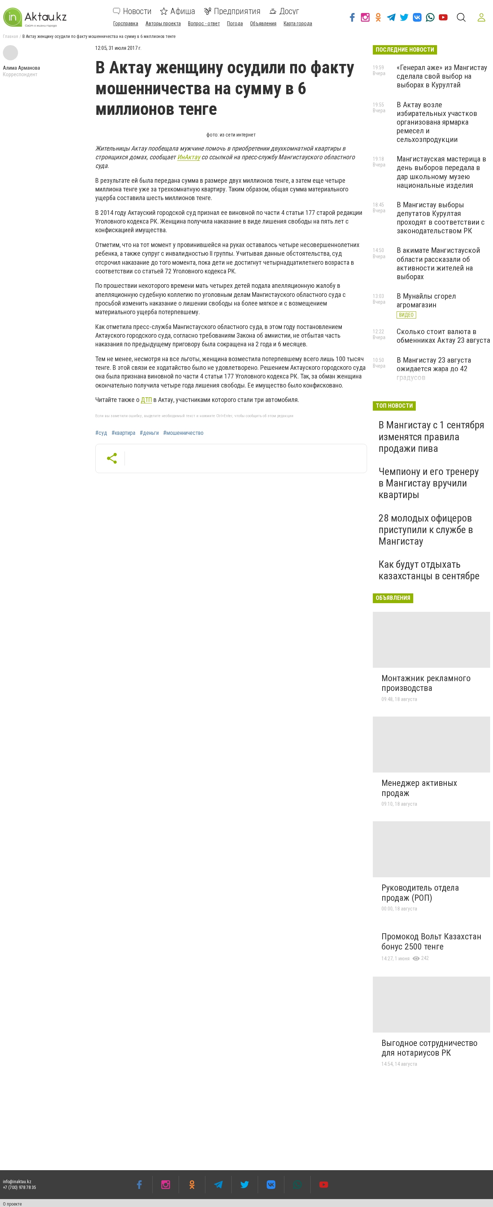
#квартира (123, 433)
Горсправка (125, 23)
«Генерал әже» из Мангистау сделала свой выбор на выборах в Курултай (442, 76)
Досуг (289, 11)
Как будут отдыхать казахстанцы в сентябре (429, 570)
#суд (101, 433)
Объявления (263, 23)
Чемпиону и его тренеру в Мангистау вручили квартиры (429, 483)
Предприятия (237, 11)
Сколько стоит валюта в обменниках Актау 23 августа (443, 336)
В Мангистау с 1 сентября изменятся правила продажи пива (431, 436)
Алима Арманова (21, 68)
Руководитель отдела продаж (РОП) (420, 893)
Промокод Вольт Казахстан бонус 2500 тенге (431, 941)
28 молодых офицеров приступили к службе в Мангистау (426, 529)
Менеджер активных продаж (419, 788)
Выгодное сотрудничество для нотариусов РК (429, 1048)
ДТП (146, 399)
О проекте (12, 1204)
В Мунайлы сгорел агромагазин (426, 300)
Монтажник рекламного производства (426, 683)
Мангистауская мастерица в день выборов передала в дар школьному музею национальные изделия (441, 172)
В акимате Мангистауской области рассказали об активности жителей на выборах (438, 263)
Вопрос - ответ (204, 23)
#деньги (149, 433)
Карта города (298, 23)
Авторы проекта (163, 23)
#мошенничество (183, 433)
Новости (137, 11)
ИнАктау (188, 157)
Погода (235, 23)
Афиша (182, 11)
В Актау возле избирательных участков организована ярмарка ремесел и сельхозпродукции (437, 122)
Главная (10, 36)
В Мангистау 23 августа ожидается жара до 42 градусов (434, 369)
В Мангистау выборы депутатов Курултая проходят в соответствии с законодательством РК (441, 217)
